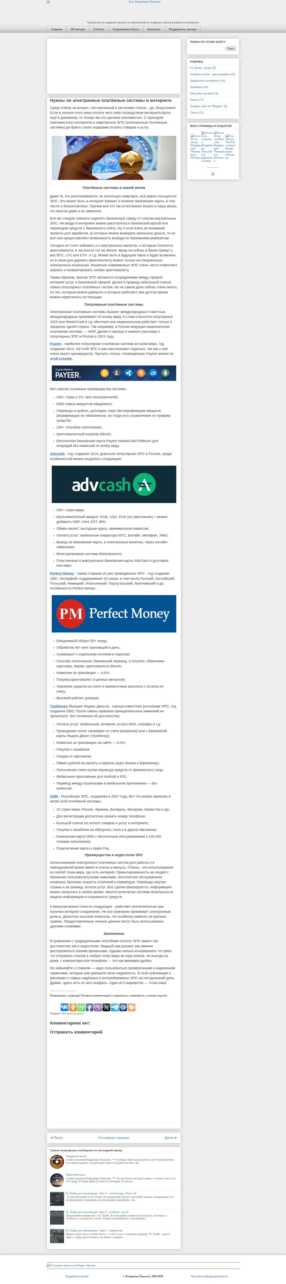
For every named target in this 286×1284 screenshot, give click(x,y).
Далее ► (171, 1137)
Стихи (194, 112)
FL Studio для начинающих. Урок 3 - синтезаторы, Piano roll (101, 1193)
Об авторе (78, 29)
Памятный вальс (76, 1174)
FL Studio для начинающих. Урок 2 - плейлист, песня (97, 1212)
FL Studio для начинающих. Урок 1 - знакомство (94, 1230)
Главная (56, 29)
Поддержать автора (183, 29)
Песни (194, 99)
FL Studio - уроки (200, 67)
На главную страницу (113, 1137)
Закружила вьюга (76, 1156)
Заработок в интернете (204, 80)
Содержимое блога (126, 29)
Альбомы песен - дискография (209, 74)
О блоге (98, 29)
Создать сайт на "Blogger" (206, 106)
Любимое (196, 87)
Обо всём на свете (72, 1013)
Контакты (154, 29)
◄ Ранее (56, 1137)
